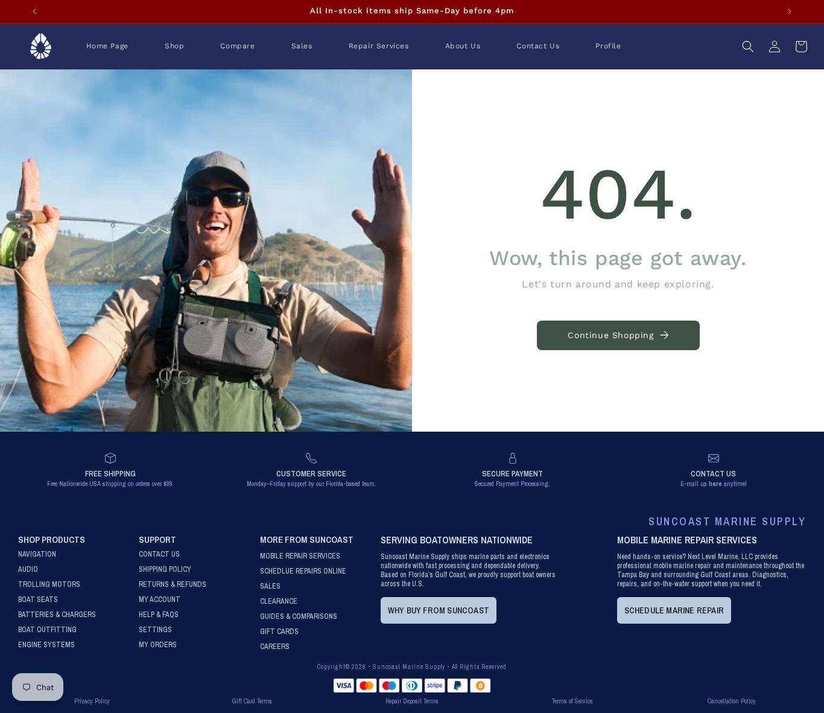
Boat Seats (38, 599)
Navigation (37, 554)
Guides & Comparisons (298, 616)
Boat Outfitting (47, 630)
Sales (270, 586)
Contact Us (159, 554)
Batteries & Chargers (57, 614)
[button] (174, 46)
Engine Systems (46, 645)
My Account (159, 599)
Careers (275, 646)
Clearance (278, 601)
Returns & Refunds (172, 584)
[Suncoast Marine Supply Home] (41, 46)
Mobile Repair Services (300, 556)
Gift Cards (279, 631)
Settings (155, 630)
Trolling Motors (49, 584)
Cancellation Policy (732, 701)
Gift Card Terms (252, 701)
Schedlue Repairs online (303, 571)
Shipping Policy (165, 569)
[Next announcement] (789, 11)
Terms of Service (572, 701)
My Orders (158, 645)
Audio (28, 569)
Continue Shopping (610, 335)
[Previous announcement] (34, 11)
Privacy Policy (92, 701)
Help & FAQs (159, 614)
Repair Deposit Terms (412, 701)
